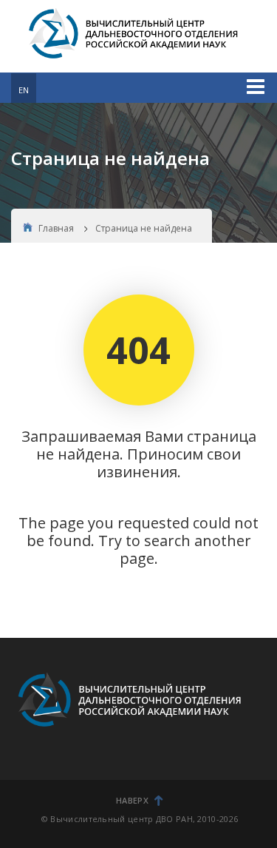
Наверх (132, 800)
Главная (56, 228)
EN (23, 89)
